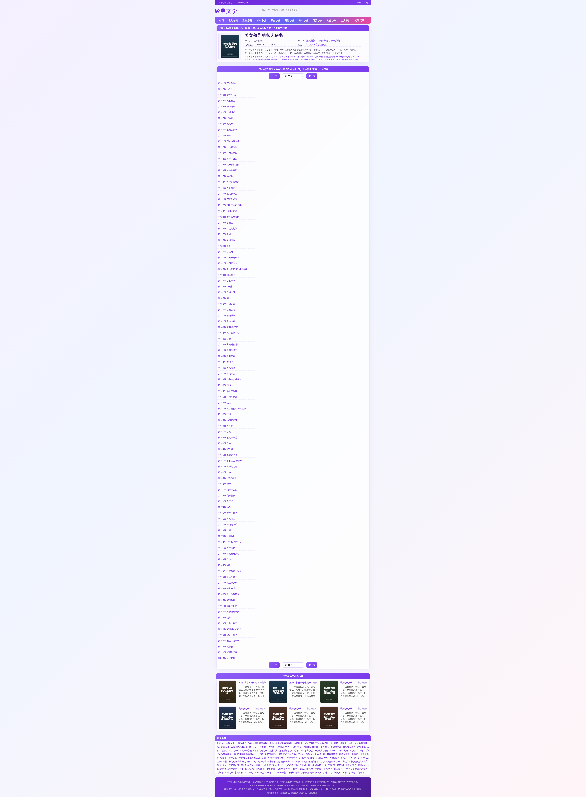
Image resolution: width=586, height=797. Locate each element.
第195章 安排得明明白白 (230, 628)
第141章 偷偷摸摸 (226, 315)
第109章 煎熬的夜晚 (227, 129)
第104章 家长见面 (226, 100)
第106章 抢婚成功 (226, 112)
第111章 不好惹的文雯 (228, 141)
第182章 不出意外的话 (228, 553)
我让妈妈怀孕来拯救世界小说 (296, 765)
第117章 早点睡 (225, 176)
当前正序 (323, 69)
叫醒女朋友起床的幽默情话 (261, 743)
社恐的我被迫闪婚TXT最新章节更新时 (309, 746)
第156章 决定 (224, 402)
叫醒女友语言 (349, 746)
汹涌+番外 (328, 768)
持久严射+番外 (252, 772)
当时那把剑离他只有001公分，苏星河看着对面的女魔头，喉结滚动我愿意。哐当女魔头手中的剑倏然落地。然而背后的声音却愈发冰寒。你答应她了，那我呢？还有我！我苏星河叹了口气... (354, 697)
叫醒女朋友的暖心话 (315, 754)
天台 (321, 56)
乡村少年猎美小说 (230, 765)
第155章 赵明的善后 (227, 396)
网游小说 (289, 20)
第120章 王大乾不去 (227, 193)
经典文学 (223, 27)
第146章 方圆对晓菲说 (228, 344)
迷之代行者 (353, 757)
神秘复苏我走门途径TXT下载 (328, 750)
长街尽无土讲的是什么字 (240, 761)
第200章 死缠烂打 (318, 44)
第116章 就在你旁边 (227, 170)
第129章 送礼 (224, 245)
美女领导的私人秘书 (239, 27)
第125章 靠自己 (225, 222)
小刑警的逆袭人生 (262, 56)
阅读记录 (360, 20)
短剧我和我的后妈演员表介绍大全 (324, 761)
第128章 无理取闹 (226, 239)
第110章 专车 (224, 135)
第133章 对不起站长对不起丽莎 (233, 268)
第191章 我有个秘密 (227, 605)
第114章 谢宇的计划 (227, 158)
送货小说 (361, 746)
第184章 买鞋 (224, 565)
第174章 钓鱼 (224, 507)
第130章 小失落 (225, 251)
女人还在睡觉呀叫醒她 (264, 761)
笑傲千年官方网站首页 (272, 757)
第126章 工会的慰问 (227, 228)
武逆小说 (242, 743)
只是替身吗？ (266, 772)
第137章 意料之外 (226, 292)
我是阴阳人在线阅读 (346, 765)
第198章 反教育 (225, 646)
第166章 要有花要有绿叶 (230, 460)
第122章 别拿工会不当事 (230, 205)
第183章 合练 (224, 559)
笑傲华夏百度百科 (283, 743)
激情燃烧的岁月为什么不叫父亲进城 (237, 768)
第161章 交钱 (224, 431)
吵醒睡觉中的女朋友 (227, 743)
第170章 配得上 (225, 483)
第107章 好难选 (225, 117)
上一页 (274, 76)
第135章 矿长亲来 (226, 280)
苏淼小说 (308, 750)
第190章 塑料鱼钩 (226, 599)
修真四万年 (339, 768)
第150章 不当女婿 (226, 367)
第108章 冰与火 (225, 123)
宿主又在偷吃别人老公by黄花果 (286, 56)
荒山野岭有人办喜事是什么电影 (256, 765)
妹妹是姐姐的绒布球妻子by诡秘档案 (340, 56)
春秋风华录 (294, 772)
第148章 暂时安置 (226, 356)
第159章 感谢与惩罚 (227, 419)
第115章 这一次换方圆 (228, 164)
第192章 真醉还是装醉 (228, 611)
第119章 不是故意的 (227, 187)
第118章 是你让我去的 (228, 181)
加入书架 (310, 40)
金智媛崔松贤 (270, 754)
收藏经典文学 (242, 2)
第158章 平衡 (224, 414)
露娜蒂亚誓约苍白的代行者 (250, 754)
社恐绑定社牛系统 (338, 757)
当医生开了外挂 (284, 768)
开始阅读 (336, 40)
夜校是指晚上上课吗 (343, 743)
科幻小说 (303, 20)
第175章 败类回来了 (227, 512)
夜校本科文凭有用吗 (353, 750)
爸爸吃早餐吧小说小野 (263, 746)
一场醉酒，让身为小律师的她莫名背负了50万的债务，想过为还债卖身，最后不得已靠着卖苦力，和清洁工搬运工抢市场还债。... (251, 693)
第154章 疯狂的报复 (227, 390)
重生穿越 (247, 20)
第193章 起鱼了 (225, 617)
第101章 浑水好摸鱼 (227, 83)
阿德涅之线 (227, 772)
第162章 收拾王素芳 (227, 437)
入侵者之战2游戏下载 (241, 746)
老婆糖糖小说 (334, 746)
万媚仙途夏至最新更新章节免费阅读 (250, 750)
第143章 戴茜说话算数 (228, 327)
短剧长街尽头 (321, 757)
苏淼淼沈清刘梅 (306, 757)
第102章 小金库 (225, 88)
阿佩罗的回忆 (321, 772)
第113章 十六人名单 (227, 152)
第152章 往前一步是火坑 (230, 379)
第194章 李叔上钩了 (227, 623)
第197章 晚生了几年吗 (228, 640)
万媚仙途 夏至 (282, 746)
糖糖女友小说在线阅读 (249, 757)
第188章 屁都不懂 (226, 588)
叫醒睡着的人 (291, 757)
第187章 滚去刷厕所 (227, 582)
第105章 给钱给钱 (226, 106)
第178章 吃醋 (224, 530)
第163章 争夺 (224, 443)
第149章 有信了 (225, 361)
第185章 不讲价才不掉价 (230, 570)
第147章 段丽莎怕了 (227, 350)
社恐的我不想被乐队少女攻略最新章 (286, 750)
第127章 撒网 (224, 234)
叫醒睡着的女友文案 (265, 768)
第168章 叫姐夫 (225, 472)
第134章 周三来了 (226, 274)
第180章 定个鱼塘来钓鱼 (230, 541)
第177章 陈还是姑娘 (227, 524)
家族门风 (276, 765)
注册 (366, 2)
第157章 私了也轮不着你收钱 (232, 408)
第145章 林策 (224, 338)
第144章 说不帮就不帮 (228, 332)
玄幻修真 (233, 20)
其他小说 (331, 20)
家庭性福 (239, 772)
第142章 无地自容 (226, 321)
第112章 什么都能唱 (227, 147)
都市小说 (261, 20)
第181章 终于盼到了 (227, 547)
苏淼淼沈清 (332, 754)
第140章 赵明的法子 (227, 309)
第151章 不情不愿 (226, 373)
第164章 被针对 (225, 448)
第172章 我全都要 (226, 495)
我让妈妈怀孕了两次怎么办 (291, 754)
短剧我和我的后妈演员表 (323, 765)
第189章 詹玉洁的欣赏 (228, 594)
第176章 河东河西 (226, 518)
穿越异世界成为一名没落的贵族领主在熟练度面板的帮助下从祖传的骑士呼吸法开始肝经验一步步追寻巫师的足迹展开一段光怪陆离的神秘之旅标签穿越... (302, 694)
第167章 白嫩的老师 (227, 466)
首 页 (221, 20)
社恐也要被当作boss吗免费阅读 (292, 761)
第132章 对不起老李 (227, 263)
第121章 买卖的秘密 (227, 199)
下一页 (312, 76)
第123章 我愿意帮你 (227, 210)
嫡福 (295, 768)
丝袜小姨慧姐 (281, 772)
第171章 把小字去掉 (227, 489)
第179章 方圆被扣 (226, 536)
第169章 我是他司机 (227, 477)
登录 (359, 2)
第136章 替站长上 (226, 286)
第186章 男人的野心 (227, 576)
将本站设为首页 (225, 2)
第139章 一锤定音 (226, 303)
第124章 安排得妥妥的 (228, 216)
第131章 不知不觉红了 (228, 257)
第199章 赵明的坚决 (227, 652)
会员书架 (346, 20)
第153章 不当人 (225, 385)
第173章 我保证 (225, 501)
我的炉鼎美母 (307, 772)
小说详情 (323, 40)
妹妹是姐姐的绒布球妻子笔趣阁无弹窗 (275, 59)
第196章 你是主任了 (227, 634)
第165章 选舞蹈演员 (227, 454)
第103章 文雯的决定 (227, 94)
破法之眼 (314, 56)
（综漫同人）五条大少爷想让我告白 (347, 772)
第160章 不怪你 (225, 425)
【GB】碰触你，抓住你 (310, 768)
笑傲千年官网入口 (228, 757)
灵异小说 (317, 20)
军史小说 (275, 20)
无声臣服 (305, 56)
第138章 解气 (224, 297)
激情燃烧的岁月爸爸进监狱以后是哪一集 (313, 743)
